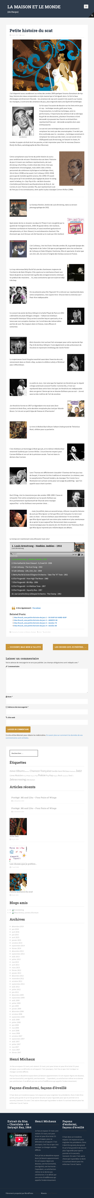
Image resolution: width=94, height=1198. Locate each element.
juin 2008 (15, 1025)
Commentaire (13, 666)
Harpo (23, 35)
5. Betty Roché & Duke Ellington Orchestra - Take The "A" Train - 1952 (40, 574)
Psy (47, 775)
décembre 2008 (18, 1011)
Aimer (13, 771)
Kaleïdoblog (19, 910)
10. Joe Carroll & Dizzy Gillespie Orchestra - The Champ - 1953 (36, 594)
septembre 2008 (18, 1017)
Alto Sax (14, 836)
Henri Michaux (64, 771)
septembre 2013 (18, 954)
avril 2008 (15, 1030)
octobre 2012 (17, 981)
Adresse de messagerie (18, 707)
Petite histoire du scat (21, 891)
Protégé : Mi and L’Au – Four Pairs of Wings (33, 797)
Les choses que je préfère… (71, 647)
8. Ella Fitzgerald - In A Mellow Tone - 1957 (29, 586)
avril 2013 (15, 965)
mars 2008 (16, 1033)
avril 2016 (15, 932)
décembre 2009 (18, 995)
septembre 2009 (18, 998)
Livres (12, 775)
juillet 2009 (16, 1003)
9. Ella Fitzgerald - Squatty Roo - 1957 (27, 590)
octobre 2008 (17, 1014)
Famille (54, 771)
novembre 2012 (18, 978)
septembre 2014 (18, 945)
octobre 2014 (17, 943)
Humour (72, 771)
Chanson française (40, 771)
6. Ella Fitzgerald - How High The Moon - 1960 (30, 578)
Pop (36, 776)
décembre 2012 (18, 976)
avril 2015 (15, 937)
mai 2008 (15, 1028)
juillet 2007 (16, 1044)
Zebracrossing (18, 779)
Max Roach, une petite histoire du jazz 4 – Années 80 (35, 625)
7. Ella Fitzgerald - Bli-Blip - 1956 (25, 582)
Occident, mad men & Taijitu (24, 647)
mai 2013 (15, 962)
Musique (33, 632)
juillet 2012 (16, 989)
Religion (56, 776)
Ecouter (20, 632)
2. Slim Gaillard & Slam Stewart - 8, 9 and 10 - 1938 (32, 563)
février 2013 (16, 970)
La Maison (27, 632)
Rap (51, 775)
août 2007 (15, 1041)
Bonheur (27, 771)
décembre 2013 (18, 951)
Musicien (19, 775)
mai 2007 (15, 1047)
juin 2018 (15, 929)
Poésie (42, 775)
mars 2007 (16, 1050)
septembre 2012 (18, 984)
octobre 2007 (17, 1036)
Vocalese (37, 608)
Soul (70, 775)
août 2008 (15, 1019)
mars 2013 (16, 967)
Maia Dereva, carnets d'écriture (26, 912)
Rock (60, 775)
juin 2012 (15, 992)
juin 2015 (15, 934)
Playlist (33, 776)
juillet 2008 (16, 1022)
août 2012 (15, 987)
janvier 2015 (16, 940)
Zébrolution (30, 780)
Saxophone (65, 776)
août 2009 (15, 1000)
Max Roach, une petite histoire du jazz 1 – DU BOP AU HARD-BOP (40, 617)
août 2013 (15, 956)
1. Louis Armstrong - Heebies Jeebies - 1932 (29, 559)
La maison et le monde (34, 6)
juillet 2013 (16, 959)
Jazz (40, 632)
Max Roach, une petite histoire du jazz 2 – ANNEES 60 (35, 620)
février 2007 (16, 1052)
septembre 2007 (18, 1039)
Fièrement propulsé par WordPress (19, 1193)
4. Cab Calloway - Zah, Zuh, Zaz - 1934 (27, 571)
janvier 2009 (16, 1008)
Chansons (14, 632)
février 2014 (16, 948)
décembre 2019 (18, 926)
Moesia (44, 1193)
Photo (28, 776)
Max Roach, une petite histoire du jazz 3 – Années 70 (35, 623)
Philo (24, 776)
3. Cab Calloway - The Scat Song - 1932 (27, 567)
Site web (11, 717)
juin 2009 (15, 1006)
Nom (10, 696)
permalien (47, 632)
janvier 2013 (16, 973)
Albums (20, 771)
